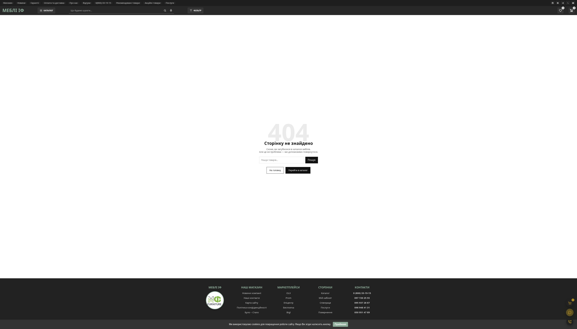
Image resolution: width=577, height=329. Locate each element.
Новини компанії (251, 293)
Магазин (7, 3)
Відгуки (86, 3)
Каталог (325, 293)
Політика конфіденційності (252, 307)
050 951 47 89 (362, 312)
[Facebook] (553, 3)
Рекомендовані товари (128, 3)
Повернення (325, 312)
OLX (288, 293)
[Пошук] (165, 11)
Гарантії (35, 3)
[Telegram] (563, 3)
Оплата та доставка (54, 3)
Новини (21, 3)
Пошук (312, 160)
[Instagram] (558, 3)
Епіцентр (288, 302)
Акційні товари (152, 3)
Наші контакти (252, 297)
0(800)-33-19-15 (103, 3)
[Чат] (569, 312)
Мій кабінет (325, 297)
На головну (275, 170)
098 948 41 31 (362, 307)
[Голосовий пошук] (171, 11)
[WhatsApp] (568, 3)
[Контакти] (569, 321)
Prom (288, 297)
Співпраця (325, 302)
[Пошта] (573, 3)
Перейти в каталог (298, 170)
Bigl (289, 312)
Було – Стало (252, 312)
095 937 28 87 (362, 302)
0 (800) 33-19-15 (362, 293)
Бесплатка (288, 307)
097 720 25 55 (362, 297)
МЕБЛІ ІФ (13, 10)
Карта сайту (251, 302)
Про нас (74, 3)
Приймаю (340, 324)
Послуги (170, 3)
